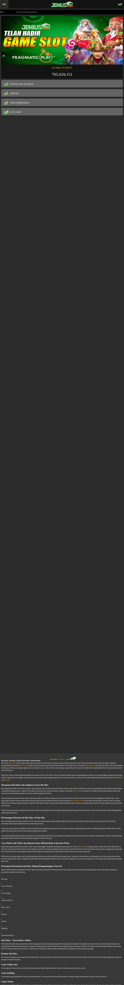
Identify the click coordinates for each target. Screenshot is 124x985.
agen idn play (90, 765)
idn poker (12, 763)
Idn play (24, 765)
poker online (77, 791)
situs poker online (78, 801)
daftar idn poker (82, 847)
